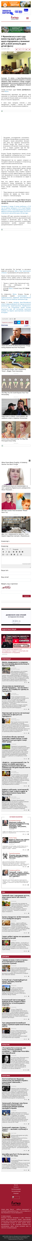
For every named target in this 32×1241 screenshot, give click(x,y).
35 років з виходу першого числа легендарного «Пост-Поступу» (19, 856)
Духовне (5, 957)
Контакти (16, 1187)
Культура (5, 1045)
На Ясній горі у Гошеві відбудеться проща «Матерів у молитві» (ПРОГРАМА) (14, 981)
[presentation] (3, 549)
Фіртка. (7, 91)
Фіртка (14, 294)
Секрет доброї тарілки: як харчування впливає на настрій (16, 937)
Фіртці (11, 288)
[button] (3, 549)
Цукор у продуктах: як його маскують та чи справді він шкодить (15, 917)
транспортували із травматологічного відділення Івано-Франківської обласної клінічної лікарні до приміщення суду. (16, 297)
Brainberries (16, 349)
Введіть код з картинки (9, 584)
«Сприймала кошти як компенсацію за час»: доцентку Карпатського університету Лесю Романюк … (16, 488)
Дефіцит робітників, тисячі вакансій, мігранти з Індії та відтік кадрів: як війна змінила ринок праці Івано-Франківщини (15, 792)
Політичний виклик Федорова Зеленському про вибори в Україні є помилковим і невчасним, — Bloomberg (15, 1081)
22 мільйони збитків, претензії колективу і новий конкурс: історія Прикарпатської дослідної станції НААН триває (14, 739)
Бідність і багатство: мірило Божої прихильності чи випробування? (19, 841)
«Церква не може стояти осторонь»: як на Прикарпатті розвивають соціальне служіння (15, 961)
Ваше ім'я (4, 570)
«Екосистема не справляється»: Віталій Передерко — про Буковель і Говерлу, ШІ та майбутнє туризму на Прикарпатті (15, 688)
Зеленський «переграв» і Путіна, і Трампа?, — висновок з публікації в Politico (15, 1129)
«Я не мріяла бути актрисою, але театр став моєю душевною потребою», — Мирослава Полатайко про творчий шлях (15, 1050)
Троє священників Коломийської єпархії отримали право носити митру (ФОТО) (16, 1024)
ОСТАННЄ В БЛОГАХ (16, 817)
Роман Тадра (13, 838)
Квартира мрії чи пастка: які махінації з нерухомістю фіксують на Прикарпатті (16, 714)
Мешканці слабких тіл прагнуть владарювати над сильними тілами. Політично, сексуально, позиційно (19, 825)
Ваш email (5, 577)
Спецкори (16, 1193)
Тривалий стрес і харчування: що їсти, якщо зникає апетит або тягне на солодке (16, 897)
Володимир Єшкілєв (15, 820)
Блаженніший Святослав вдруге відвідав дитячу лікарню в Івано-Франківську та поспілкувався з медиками (14, 1002)
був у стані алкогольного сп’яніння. (16, 272)
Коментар (4, 546)
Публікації (6, 659)
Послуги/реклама (16, 1191)
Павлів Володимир (14, 853)
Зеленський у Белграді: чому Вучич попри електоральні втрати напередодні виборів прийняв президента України (15, 1105)
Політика (6, 1075)
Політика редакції (16, 1189)
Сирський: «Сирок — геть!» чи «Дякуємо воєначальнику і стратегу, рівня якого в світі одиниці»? (19, 874)
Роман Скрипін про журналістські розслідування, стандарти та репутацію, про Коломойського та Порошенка (15, 650)
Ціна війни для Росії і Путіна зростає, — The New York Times (15, 1155)
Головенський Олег (14, 870)
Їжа (3, 892)
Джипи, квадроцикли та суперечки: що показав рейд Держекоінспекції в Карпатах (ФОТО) (15, 664)
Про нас (16, 1185)
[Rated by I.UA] (16, 1197)
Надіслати (26, 596)
